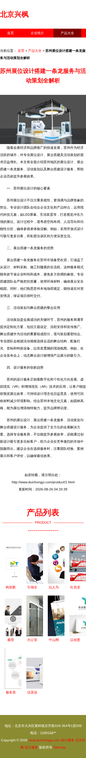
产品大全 (67, 33)
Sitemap (59, 747)
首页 (10, 33)
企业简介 (37, 33)
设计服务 (67, 740)
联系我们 (14, 42)
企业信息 (44, 42)
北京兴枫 (14, 14)
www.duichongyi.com (44, 740)
